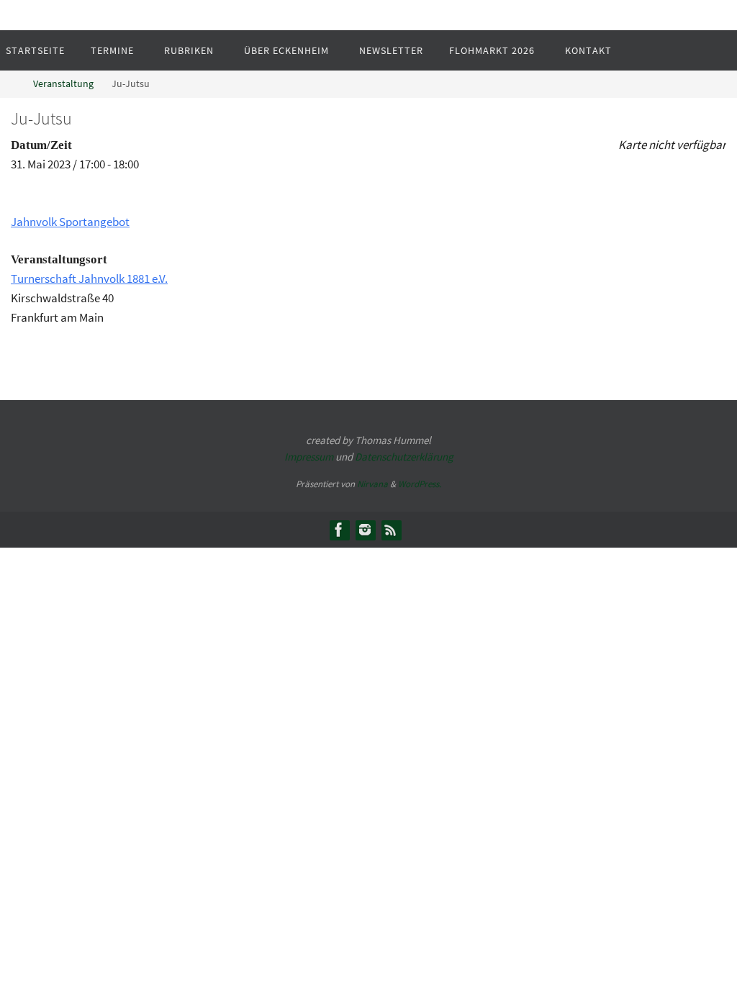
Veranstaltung (63, 84)
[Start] (10, 84)
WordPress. (419, 484)
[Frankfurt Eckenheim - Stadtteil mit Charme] (339, 529)
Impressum (308, 456)
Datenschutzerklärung (404, 456)
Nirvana (372, 484)
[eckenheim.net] (365, 529)
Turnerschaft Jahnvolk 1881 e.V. (89, 278)
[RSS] (390, 529)
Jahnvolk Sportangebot (70, 222)
